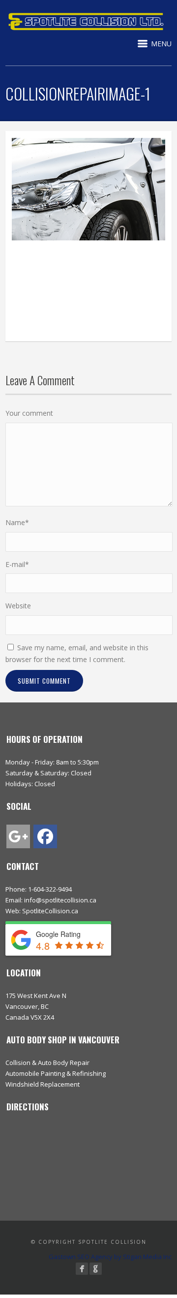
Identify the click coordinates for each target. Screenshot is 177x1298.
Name (17, 522)
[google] (18, 836)
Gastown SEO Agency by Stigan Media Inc (110, 1256)
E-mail (17, 564)
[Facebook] (82, 1269)
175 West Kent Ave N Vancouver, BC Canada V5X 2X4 (35, 1006)
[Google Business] (95, 1269)
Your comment (29, 413)
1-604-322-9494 (50, 889)
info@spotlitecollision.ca (60, 900)
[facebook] (45, 836)
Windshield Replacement (42, 1084)
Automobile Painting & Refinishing (55, 1073)
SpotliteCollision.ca (50, 910)
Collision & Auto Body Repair (47, 1062)
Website (18, 605)
